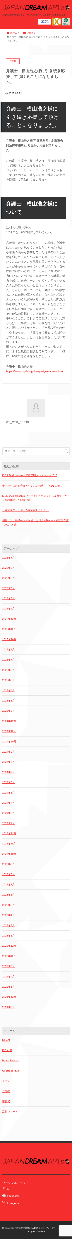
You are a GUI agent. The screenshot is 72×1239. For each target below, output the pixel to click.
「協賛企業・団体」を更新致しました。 (25, 510)
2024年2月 (8, 823)
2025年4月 (8, 690)
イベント (7, 1080)
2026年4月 (8, 588)
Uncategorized (10, 1070)
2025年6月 (8, 669)
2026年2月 (8, 608)
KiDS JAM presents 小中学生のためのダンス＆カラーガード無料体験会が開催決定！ (35, 497)
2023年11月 (9, 843)
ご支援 (6, 1091)
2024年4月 (8, 802)
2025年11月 (9, 629)
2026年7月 (8, 557)
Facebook (13, 1195)
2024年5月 (8, 792)
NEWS (6, 1040)
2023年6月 (8, 894)
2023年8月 (8, 874)
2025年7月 (8, 659)
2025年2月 (8, 710)
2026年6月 (8, 567)
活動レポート (10, 1111)
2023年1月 (8, 935)
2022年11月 (9, 956)
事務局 (6, 1101)
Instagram (11, 1203)
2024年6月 (8, 782)
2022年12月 (9, 945)
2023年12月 (9, 833)
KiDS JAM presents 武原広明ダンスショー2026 (29, 475)
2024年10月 (9, 741)
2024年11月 (9, 731)
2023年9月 (8, 864)
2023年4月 (8, 915)
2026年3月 (8, 598)
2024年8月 (8, 761)
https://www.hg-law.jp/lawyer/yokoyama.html (35, 371)
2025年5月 (8, 680)
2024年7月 (8, 772)
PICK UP (7, 1050)
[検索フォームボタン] (66, 451)
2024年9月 (8, 751)
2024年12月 (9, 721)
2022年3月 (8, 986)
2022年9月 (8, 966)
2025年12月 (9, 618)
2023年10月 (9, 853)
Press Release (10, 1060)
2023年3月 (8, 925)
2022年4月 (8, 976)
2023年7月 (8, 884)
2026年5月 (8, 577)
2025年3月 (8, 700)
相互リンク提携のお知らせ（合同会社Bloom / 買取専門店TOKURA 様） (35, 522)
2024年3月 (8, 812)
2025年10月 (9, 639)
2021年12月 (9, 996)
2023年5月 (8, 904)
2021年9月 (8, 1007)
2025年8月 (8, 649)
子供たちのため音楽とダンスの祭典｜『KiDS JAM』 (32, 485)
